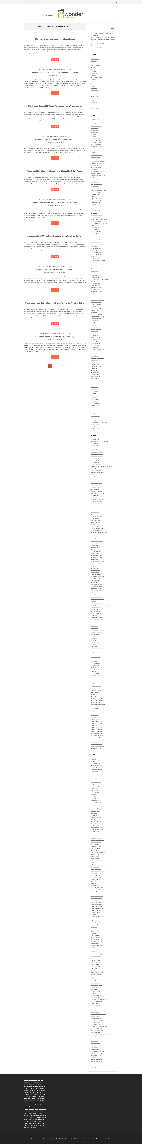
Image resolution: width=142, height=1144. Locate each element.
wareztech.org (95, 489)
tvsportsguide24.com (96, 586)
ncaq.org (93, 798)
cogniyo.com (94, 659)
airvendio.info (94, 331)
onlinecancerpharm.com (97, 599)
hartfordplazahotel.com (97, 411)
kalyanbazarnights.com (97, 188)
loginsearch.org (95, 378)
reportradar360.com (96, 291)
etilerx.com (94, 927)
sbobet (39, 1121)
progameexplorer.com (97, 1049)
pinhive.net (94, 397)
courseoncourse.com (96, 456)
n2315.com (94, 250)
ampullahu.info (95, 345)
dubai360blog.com (96, 590)
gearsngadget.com (96, 877)
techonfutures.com (96, 995)
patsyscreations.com (96, 788)
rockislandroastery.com (97, 1051)
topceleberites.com (96, 898)
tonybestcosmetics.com (97, 1036)
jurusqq (93, 63)
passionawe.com (95, 677)
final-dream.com (95, 960)
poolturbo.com (95, 324)
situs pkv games (95, 108)
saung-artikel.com (96, 522)
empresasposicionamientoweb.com (100, 1034)
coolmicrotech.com (96, 1020)
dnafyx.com (94, 813)
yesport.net (94, 507)
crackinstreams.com (96, 873)
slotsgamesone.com (96, 184)
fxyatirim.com (94, 823)
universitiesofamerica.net (98, 161)
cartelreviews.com (96, 842)
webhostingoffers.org (97, 829)
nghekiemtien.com (96, 318)
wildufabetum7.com (96, 748)
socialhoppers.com (96, 246)
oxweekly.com (95, 277)
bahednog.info (95, 460)
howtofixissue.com (96, 148)
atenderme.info (95, 351)
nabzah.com (94, 204)
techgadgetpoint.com (97, 584)
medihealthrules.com (96, 1001)
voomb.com (94, 582)
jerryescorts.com (95, 578)
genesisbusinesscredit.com (98, 264)
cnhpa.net (93, 623)
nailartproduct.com (96, 846)
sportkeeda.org (95, 652)
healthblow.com (95, 227)
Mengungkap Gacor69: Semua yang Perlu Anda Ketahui (55, 202)
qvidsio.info (94, 368)
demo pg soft (28, 1088)
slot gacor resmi (39, 1098)
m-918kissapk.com (96, 414)
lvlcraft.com (94, 850)
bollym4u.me (94, 401)
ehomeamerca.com (96, 833)
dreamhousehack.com (97, 1022)
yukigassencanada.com (97, 862)
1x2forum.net (94, 761)
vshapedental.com (96, 1005)
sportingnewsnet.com (97, 555)
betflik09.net (94, 796)
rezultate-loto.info (96, 891)
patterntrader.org (95, 621)
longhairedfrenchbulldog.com (99, 532)
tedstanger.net (95, 943)
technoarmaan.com (96, 1032)
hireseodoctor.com (96, 879)
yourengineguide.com (96, 1010)
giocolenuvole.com (96, 815)
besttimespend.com (96, 655)
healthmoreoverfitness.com (98, 175)
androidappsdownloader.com (99, 223)
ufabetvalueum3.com (97, 904)
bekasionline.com (95, 134)
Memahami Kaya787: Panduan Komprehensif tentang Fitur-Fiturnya (55, 236)
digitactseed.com (95, 848)
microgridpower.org (96, 669)
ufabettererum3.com (96, 719)
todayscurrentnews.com (97, 710)
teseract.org (94, 970)
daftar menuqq (39, 1102)
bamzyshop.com (95, 991)
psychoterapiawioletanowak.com (100, 684)
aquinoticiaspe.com (96, 530)
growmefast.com (95, 595)
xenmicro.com (95, 800)
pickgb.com (94, 615)
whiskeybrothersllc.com (97, 746)
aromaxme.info (95, 347)
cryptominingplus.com (97, 528)
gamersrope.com (95, 478)
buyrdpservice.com (96, 505)
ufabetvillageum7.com (97, 908)
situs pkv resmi (95, 83)
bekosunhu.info (95, 356)
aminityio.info (94, 339)
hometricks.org (95, 665)
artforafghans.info (96, 329)
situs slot (32, 1092)
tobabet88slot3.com (96, 708)
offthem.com (94, 128)
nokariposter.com (95, 217)
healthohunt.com (95, 933)
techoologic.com (95, 997)
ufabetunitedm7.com (96, 731)
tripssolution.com (96, 858)
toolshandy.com (95, 283)
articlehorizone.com (96, 865)
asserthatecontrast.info (97, 349)
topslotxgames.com (96, 177)
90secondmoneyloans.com (98, 852)
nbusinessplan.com (96, 136)
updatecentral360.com (97, 632)
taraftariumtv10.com (96, 295)
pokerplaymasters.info (97, 454)
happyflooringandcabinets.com (99, 605)
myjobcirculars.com (96, 173)
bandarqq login (34, 1107)
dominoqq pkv (95, 79)
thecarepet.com (95, 445)
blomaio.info (94, 360)
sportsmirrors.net (95, 570)
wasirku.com (94, 320)
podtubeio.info (95, 364)
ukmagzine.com (95, 487)
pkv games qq (32, 1113)
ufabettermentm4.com (97, 721)
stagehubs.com (95, 759)
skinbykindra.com (95, 1043)
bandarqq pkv (33, 1127)
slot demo (31, 1098)
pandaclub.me (95, 405)
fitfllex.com (94, 262)
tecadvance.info (95, 337)
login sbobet (32, 1121)
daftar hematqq (38, 1104)
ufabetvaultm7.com (96, 906)
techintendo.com (95, 836)
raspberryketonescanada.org (98, 999)
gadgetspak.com (95, 875)
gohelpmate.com (95, 229)
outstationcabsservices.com (98, 1014)
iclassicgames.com (96, 520)
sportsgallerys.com (96, 568)
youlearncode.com (96, 821)
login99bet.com (95, 763)
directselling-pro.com (97, 1053)
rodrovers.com (95, 856)
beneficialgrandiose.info (97, 358)
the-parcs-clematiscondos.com (99, 441)
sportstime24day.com (97, 557)
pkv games (94, 73)
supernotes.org (95, 628)
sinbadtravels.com (96, 485)
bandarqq (29, 1125)
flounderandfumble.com (97, 931)
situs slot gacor (28, 1090)
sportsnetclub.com (96, 514)
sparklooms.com (95, 702)
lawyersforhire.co (95, 534)
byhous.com (94, 409)
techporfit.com (95, 132)
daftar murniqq (28, 1104)
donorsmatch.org (95, 382)
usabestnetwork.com (96, 491)
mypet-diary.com (95, 275)
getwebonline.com (96, 252)
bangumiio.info (95, 353)
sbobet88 (93, 67)
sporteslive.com (95, 559)
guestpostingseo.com (97, 449)
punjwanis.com (95, 439)
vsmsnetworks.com (96, 126)
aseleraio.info (94, 638)
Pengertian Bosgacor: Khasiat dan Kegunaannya (55, 269)
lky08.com (94, 256)
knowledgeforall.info (96, 240)
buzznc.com (94, 1039)
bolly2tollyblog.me (96, 403)
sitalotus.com (94, 626)
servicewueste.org (96, 167)
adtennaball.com (95, 202)
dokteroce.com (95, 306)
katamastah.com (95, 634)
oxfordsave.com (95, 518)
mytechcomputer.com (97, 1061)
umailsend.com (95, 495)
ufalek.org (93, 601)
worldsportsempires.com (98, 630)
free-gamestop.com (96, 483)
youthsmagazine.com (97, 543)
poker (92, 98)
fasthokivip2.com (95, 524)
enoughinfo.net (95, 395)
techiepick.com (95, 989)
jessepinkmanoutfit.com (97, 493)
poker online (42, 1109)
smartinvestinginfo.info (97, 937)
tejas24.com (94, 322)
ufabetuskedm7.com (96, 733)
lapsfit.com (94, 881)
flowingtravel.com (96, 194)
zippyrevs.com (95, 169)
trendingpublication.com (97, 717)
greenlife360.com (96, 138)
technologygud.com (96, 611)
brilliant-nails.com (96, 302)
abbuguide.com (95, 825)
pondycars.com (95, 993)
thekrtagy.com (95, 1016)
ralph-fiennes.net (95, 258)
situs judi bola (38, 1123)
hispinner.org (94, 213)
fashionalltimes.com (96, 1028)
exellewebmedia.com (97, 481)
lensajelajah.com (95, 794)
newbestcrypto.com (96, 516)
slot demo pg (94, 90)
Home (34, 11)
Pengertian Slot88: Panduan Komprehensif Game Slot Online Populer (55, 171)
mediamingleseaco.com (97, 314)
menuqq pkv (27, 1080)
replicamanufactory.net (97, 889)
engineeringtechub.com (97, 576)
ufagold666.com (95, 983)
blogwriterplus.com (96, 447)
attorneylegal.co (95, 580)
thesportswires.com (96, 551)
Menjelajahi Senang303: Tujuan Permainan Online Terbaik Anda (55, 106)
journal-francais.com (96, 308)
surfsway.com (94, 844)
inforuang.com (95, 266)
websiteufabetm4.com (97, 916)
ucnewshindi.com (95, 474)
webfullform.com (96, 153)
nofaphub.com (95, 784)
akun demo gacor (96, 65)
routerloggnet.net (96, 179)
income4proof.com (96, 790)
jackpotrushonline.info (97, 472)
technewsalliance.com (97, 939)
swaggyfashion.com (96, 293)
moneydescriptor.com (97, 541)
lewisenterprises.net (96, 806)
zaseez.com (94, 780)
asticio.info (94, 640)
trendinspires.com (96, 287)
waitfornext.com (95, 951)
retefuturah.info (95, 935)
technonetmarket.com (97, 941)
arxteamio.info (95, 644)
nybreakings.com (95, 1012)
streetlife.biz (94, 391)
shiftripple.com (95, 692)
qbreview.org (94, 165)
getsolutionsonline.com (97, 210)
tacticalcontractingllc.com (98, 704)
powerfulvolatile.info (96, 366)
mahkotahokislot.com (97, 597)
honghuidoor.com (95, 192)
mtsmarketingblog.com (97, 316)
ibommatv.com (95, 130)
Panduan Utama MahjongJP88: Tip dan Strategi (55, 336)
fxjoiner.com (94, 1041)
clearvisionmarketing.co (97, 954)
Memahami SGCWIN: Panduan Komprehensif (103, 37)
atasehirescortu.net (96, 574)
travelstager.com (95, 285)
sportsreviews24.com (97, 588)
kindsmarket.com (95, 269)
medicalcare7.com (96, 200)
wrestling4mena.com (96, 237)
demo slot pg (94, 92)
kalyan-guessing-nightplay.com (99, 219)
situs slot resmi (95, 59)
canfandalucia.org (96, 1007)
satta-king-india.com (96, 860)
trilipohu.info (94, 426)
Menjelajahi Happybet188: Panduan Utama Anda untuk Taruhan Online (55, 303)
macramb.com (95, 273)
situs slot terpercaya (96, 77)
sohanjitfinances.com (96, 698)
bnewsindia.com (95, 987)
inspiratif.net (94, 124)
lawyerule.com (95, 312)
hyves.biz (93, 393)
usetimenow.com (95, 225)
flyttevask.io (94, 407)
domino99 (93, 61)
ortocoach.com (95, 675)
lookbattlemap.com (96, 503)
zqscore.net (94, 636)
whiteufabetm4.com (96, 918)
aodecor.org (94, 380)
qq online (93, 71)
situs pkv (34, 1080)
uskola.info (94, 947)
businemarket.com (96, 536)
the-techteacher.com (97, 1024)
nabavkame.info (95, 416)
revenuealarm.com (96, 1055)
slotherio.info (94, 372)
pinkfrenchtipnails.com (97, 563)
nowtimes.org (94, 384)
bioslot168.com (95, 1063)
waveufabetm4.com (96, 912)
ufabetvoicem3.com (96, 910)
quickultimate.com (96, 686)
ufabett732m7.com (96, 974)
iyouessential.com (96, 817)
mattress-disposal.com (97, 603)
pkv (39, 1080)
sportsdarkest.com (96, 547)
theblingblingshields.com (97, 561)
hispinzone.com (95, 186)
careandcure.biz (95, 657)
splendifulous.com (96, 893)
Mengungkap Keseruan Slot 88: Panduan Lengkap (55, 139)
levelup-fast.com (95, 883)
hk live (92, 94)
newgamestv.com (96, 565)
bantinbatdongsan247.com (98, 458)
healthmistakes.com (96, 617)
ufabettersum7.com (96, 723)
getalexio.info (94, 646)
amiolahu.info (94, 341)
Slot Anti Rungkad (47, 15)
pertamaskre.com (96, 464)
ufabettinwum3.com (96, 727)
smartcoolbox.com (96, 696)
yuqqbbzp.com (95, 867)
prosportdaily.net (95, 966)
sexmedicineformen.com (97, 690)
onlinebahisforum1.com (97, 767)
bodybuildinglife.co (96, 607)
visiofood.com (95, 976)
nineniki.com (94, 196)
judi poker (93, 69)
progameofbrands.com (97, 163)
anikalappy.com (95, 920)
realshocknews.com (96, 613)
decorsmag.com (95, 157)
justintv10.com (95, 310)
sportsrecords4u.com (97, 896)
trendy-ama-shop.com (97, 972)
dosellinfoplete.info (96, 362)
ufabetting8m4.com (96, 900)
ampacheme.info (95, 343)
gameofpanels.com (96, 221)
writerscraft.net (95, 233)
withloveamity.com (96, 819)
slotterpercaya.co (96, 694)
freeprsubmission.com (97, 980)
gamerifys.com (95, 121)
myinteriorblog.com (96, 985)
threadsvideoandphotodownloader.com (102, 466)
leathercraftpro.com (96, 667)
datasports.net (95, 572)
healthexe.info (95, 333)
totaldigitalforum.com (97, 1030)
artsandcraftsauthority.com (98, 1065)
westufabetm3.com (96, 744)
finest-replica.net (95, 962)
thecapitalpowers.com (97, 706)
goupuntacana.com (96, 775)
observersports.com (96, 526)
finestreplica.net (95, 929)
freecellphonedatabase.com (98, 476)
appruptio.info (95, 428)
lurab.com (93, 1057)
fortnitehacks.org (95, 376)
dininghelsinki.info (95, 922)
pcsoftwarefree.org (96, 809)
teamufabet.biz (95, 150)
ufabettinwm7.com (96, 725)
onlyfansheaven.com (96, 254)
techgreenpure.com (96, 838)
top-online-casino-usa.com (98, 190)
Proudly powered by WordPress (102, 1138)
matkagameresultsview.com (98, 208)
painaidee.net (94, 545)
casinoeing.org (95, 387)
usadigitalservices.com (97, 244)
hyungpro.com (95, 553)
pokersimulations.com (97, 887)
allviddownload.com (96, 155)
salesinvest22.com (96, 968)
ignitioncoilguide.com (96, 1059)
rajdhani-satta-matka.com (98, 231)
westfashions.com (96, 281)
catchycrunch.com (96, 782)
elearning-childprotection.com (99, 235)
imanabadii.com (95, 424)
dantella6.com (95, 182)
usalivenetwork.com (96, 470)
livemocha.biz (94, 389)
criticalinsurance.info (96, 215)
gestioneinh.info (95, 964)
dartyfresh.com (95, 804)
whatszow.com (95, 831)
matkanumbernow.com (97, 171)
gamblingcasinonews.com (98, 159)
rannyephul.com (95, 289)
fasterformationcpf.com (97, 499)
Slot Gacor (50, 11)
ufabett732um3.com (96, 945)
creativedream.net (96, 248)
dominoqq (93, 100)
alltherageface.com (96, 1045)
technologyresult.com (97, 827)
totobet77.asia (95, 713)
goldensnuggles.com (96, 501)
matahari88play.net (96, 539)
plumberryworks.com (96, 681)
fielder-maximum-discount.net (99, 260)
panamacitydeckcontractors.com (100, 279)
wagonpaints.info (95, 949)
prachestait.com (95, 327)
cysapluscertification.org (97, 374)
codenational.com (96, 1047)
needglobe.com (95, 673)
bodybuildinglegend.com (97, 300)
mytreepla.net (95, 885)
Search (93, 26)
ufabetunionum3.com (97, 902)
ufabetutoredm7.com (97, 737)
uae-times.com (95, 119)
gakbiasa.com (94, 418)
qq (34, 1125)
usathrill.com (94, 1003)
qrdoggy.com (94, 609)
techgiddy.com (95, 468)
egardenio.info (95, 642)
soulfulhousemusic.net (97, 700)
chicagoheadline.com (96, 769)
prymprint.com (95, 650)
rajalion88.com (95, 773)
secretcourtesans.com (97, 765)
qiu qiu (93, 86)
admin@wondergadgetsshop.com (53, 35)
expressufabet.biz (96, 142)
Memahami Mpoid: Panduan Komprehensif (102, 47)
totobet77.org (95, 715)
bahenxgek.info (95, 462)
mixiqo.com (94, 671)
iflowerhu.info (94, 420)
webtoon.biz (94, 549)
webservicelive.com (96, 1067)
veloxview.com (95, 742)
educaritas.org (95, 792)
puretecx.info (94, 335)
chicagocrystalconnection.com (99, 422)
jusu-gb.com (94, 443)
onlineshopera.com (96, 802)
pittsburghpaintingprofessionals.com (101, 679)
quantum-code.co (96, 956)
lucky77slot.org (95, 592)
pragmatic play (28, 1094)
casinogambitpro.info (97, 452)
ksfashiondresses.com (97, 619)
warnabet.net (94, 399)
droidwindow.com (96, 978)
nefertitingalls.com (96, 786)
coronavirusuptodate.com (98, 871)
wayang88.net (95, 914)
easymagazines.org (96, 661)
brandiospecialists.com (97, 198)
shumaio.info (94, 370)
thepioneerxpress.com (97, 146)
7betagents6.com (96, 869)
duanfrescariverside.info (97, 925)
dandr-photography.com (97, 304)
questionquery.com (96, 298)
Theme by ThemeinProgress (84, 1138)
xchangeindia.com (96, 1018)
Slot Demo (41, 11)
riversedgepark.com (96, 777)
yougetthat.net (95, 512)
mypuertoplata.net (96, 144)
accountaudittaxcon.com (98, 648)
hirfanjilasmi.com (95, 663)
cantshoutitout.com (96, 140)
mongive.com (94, 206)
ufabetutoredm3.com (97, 735)
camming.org (94, 771)
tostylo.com (94, 510)
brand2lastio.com (96, 242)
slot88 (26, 1092)
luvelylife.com (94, 271)
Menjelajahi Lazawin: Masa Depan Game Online (55, 39)
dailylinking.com (95, 811)
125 (63, 366)
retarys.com (94, 497)
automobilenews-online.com (99, 1026)
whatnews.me (95, 958)
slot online (94, 88)
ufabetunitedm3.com (96, 729)
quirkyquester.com (96, 688)
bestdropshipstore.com (97, 840)
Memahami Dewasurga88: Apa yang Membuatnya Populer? (55, 72)
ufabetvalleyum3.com (97, 740)
